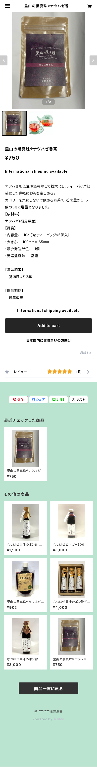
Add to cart (48, 325)
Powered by (43, 719)
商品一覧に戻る (48, 688)
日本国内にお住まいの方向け (48, 340)
